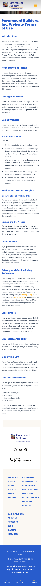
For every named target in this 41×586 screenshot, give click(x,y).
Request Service (30, 497)
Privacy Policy (13, 552)
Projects (13, 521)
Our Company (16, 514)
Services (13, 477)
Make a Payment (30, 489)
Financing (27, 493)
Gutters (12, 497)
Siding (11, 493)
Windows (12, 489)
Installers (13, 534)
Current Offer (29, 481)
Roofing (12, 481)
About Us (12, 517)
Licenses (26, 505)
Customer (28, 477)
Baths (11, 485)
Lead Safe (27, 501)
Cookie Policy (28, 552)
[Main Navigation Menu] (35, 5)
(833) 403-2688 (22, 460)
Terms (20, 554)
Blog (10, 526)
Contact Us (28, 485)
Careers (12, 530)
